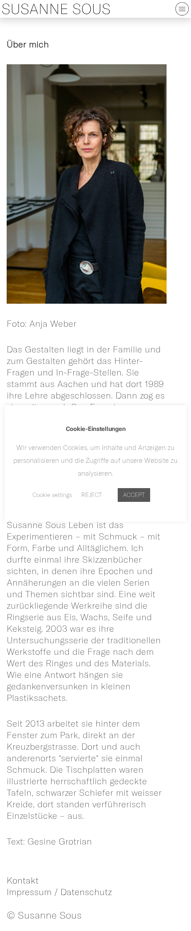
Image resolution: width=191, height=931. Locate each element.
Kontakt (23, 880)
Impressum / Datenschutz (59, 891)
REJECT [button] (91, 494)
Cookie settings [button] (52, 494)
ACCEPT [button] (134, 494)
